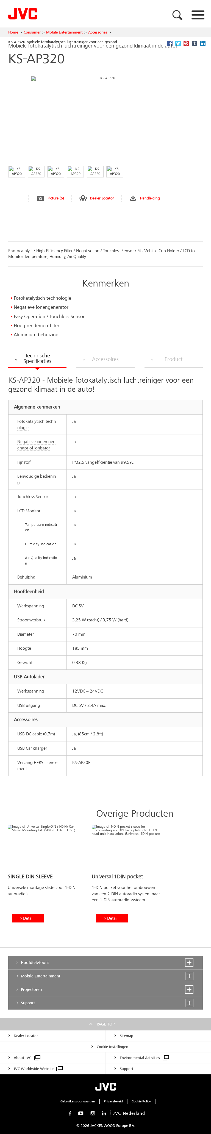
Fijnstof (23, 462)
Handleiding (150, 198)
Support (126, 1068)
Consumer (32, 32)
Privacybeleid (113, 1101)
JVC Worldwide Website (34, 1068)
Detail (28, 918)
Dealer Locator (102, 198)
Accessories (97, 32)
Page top (106, 1024)
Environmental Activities (140, 1057)
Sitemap (126, 1035)
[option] (42, 882)
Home (13, 32)
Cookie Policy (141, 1101)
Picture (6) (56, 198)
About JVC (22, 1057)
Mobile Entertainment (64, 32)
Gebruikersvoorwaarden (77, 1101)
